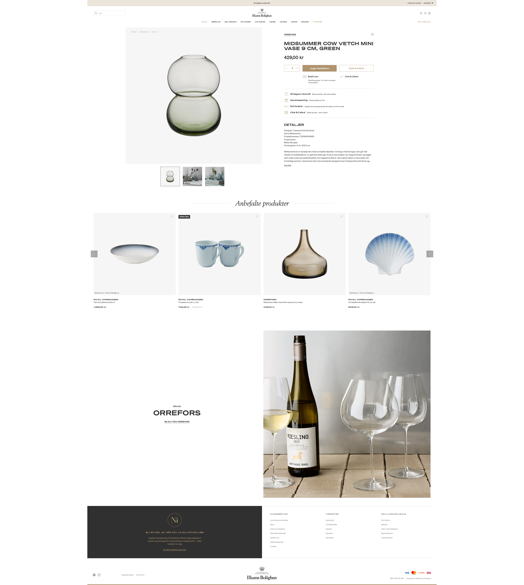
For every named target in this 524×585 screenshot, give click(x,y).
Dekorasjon (144, 32)
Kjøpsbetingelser (127, 575)
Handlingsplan (387, 538)
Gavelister (330, 538)
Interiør (134, 32)
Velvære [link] (260, 22)
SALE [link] (205, 22)
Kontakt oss (274, 538)
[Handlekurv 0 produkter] (429, 13)
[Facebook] (94, 575)
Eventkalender (331, 524)
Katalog (329, 529)
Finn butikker (414, 3)
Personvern (140, 575)
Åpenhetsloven (387, 533)
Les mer (287, 165)
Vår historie (385, 520)
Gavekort (329, 533)
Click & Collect (356, 68)
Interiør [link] (246, 22)
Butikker (384, 524)
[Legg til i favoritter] (172, 216)
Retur (272, 524)
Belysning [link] (231, 22)
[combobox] (109, 13)
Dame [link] (273, 22)
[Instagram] (99, 575)
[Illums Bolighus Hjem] (262, 12)
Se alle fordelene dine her (174, 549)
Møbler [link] (216, 22)
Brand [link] (305, 22)
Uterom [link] (317, 22)
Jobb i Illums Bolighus (389, 529)
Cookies (273, 546)
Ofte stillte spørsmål (278, 533)
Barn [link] (294, 22)
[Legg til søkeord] (96, 13)
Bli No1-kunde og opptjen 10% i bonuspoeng (261, 3)
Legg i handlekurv (319, 68)
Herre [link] (283, 22)
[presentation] (94, 254)
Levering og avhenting (279, 520)
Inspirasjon (330, 520)
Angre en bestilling (277, 529)
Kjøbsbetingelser (276, 542)
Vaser (154, 32)
